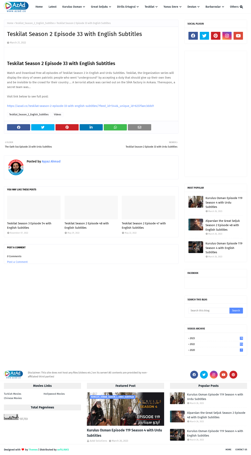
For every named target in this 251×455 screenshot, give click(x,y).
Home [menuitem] (39, 6)
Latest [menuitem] (52, 6)
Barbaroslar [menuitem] (213, 6)
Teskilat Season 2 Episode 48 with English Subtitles (87, 226)
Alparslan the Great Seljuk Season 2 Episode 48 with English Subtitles (223, 225)
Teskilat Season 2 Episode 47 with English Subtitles (144, 226)
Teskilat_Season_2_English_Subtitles (35, 23)
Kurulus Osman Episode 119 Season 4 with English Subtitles (224, 248)
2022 (216, 344)
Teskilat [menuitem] (149, 6)
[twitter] (204, 36)
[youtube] (238, 36)
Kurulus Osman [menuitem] (72, 6)
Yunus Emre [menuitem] (171, 6)
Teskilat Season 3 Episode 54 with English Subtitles (29, 226)
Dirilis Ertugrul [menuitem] (126, 6)
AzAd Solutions (98, 440)
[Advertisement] (215, 114)
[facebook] (193, 36)
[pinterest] (215, 36)
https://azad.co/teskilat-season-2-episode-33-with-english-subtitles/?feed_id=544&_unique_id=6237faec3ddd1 (80, 106)
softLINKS (63, 449)
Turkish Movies (12, 393)
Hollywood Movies (54, 393)
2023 (216, 338)
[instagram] (227, 36)
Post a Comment (17, 262)
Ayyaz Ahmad (51, 161)
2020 (216, 350)
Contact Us (241, 449)
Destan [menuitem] (191, 6)
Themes (33, 449)
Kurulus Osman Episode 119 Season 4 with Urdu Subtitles (224, 202)
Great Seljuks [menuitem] (99, 6)
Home (10, 23)
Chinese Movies (13, 398)
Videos (57, 114)
